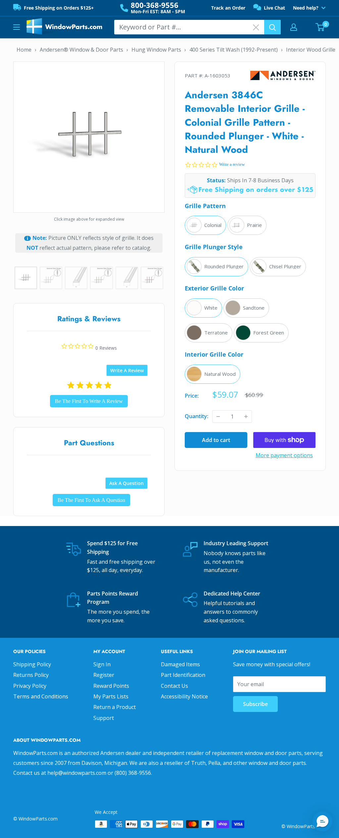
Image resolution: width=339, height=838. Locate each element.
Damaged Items (180, 664)
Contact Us (174, 685)
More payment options (284, 455)
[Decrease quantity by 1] (218, 416)
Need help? (305, 8)
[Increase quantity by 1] (246, 416)
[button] (322, 821)
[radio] (205, 225)
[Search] (272, 27)
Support (103, 718)
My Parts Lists (110, 696)
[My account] (293, 27)
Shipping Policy (32, 664)
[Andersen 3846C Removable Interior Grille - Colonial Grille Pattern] (89, 136)
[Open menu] (16, 27)
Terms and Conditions (40, 696)
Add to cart (216, 440)
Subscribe (255, 704)
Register (103, 675)
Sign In (102, 664)
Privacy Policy (29, 685)
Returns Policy (31, 675)
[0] (320, 27)
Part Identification (183, 675)
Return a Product (114, 707)
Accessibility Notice (184, 696)
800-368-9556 (154, 5)
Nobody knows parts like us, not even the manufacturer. (235, 562)
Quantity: (196, 416)
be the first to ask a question (91, 500)
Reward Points (111, 685)
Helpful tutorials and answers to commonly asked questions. (231, 611)
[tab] (127, 370)
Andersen (283, 75)
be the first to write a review (89, 401)
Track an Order (228, 8)
